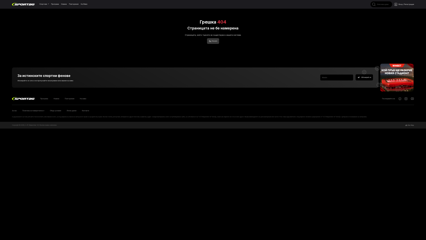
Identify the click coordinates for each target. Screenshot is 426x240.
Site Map (410, 125)
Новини (64, 4)
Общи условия (55, 111)
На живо (84, 4)
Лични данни (71, 111)
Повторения (74, 4)
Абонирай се (366, 77)
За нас (14, 111)
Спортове (43, 4)
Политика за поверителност (33, 111)
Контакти (85, 111)
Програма (55, 4)
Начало (214, 41)
